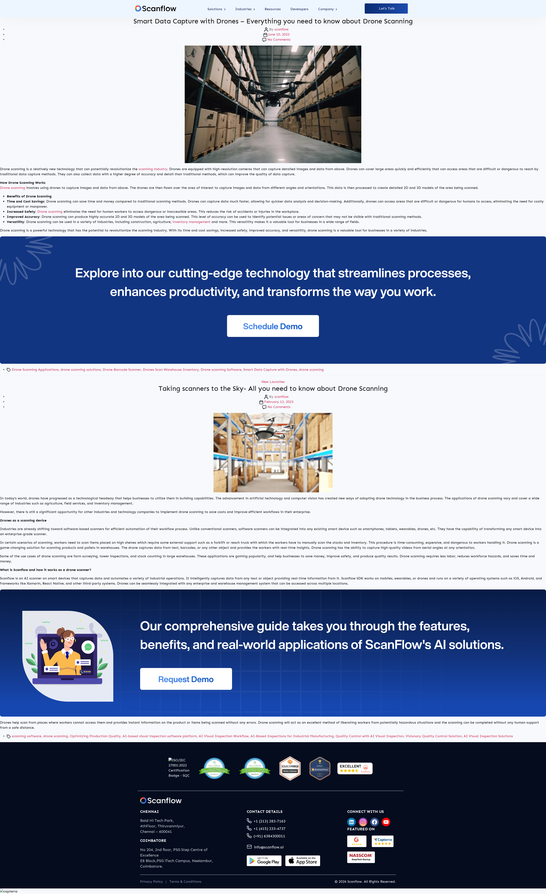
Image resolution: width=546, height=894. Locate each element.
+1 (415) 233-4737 (270, 828)
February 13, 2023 (278, 402)
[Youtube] (386, 822)
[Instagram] (363, 822)
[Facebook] (374, 822)
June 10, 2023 (279, 34)
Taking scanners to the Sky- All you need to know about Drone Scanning (273, 388)
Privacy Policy (151, 882)
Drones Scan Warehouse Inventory (171, 370)
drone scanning (311, 370)
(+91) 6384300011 (269, 836)
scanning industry (153, 169)
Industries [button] (244, 9)
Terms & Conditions (185, 882)
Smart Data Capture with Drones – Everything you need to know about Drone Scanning (273, 21)
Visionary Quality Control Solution (434, 736)
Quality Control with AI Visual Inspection (370, 736)
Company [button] (326, 9)
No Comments (278, 39)
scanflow (281, 29)
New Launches (273, 382)
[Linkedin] (351, 822)
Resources (273, 9)
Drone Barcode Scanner (122, 370)
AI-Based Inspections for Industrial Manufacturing (292, 736)
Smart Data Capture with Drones (270, 370)
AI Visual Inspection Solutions (488, 736)
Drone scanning (12, 188)
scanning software (26, 736)
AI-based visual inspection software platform (160, 736)
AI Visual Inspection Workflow (224, 736)
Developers (299, 9)
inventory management (192, 222)
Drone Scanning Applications (35, 370)
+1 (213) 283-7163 (270, 821)
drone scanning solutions (81, 370)
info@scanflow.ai (269, 847)
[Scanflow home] (155, 8)
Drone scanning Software (221, 370)
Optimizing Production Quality (95, 736)
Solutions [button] (215, 9)
